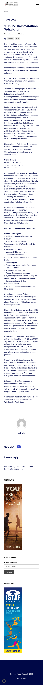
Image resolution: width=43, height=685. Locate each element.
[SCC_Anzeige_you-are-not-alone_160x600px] (13, 549)
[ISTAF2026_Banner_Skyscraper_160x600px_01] (13, 652)
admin (10, 38)
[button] (4, 681)
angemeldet (16, 466)
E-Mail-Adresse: (10, 562)
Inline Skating (19, 34)
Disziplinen (8, 34)
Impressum (21, 678)
